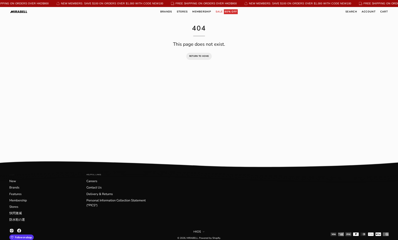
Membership (18, 200)
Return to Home (199, 56)
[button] (166, 11)
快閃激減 (15, 213)
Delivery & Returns (99, 194)
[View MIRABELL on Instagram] (11, 230)
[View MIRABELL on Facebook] (18, 230)
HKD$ (197, 231)
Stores (13, 207)
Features (15, 194)
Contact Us (94, 187)
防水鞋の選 (17, 220)
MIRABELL (192, 237)
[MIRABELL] (18, 12)
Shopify (216, 237)
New (12, 181)
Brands (14, 187)
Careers (91, 181)
